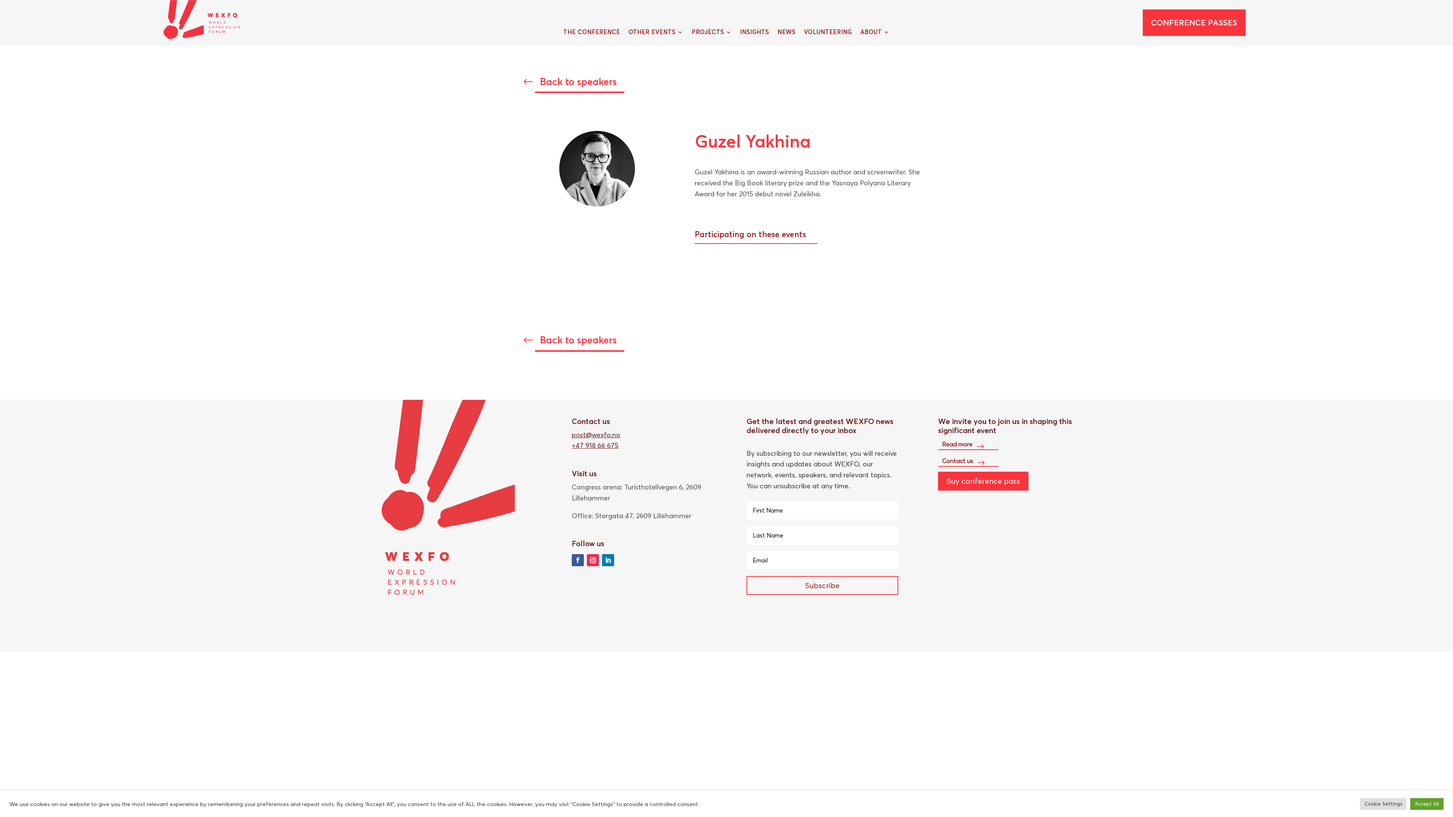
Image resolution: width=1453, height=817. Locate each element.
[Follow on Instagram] (593, 560)
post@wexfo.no (596, 434)
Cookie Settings (1383, 804)
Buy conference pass (983, 481)
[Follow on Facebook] (578, 560)
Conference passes (1194, 22)
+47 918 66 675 (595, 445)
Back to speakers (578, 82)
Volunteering (828, 33)
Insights (754, 33)
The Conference (591, 33)
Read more (957, 444)
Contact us (957, 460)
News (787, 33)
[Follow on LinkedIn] (608, 560)
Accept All (1427, 804)
